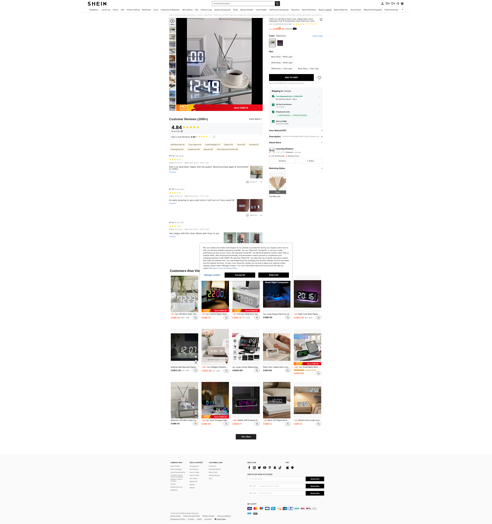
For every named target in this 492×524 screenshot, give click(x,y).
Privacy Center (175, 516)
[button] (397, 3)
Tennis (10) (241, 145)
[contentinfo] (285, 508)
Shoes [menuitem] (235, 10)
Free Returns (194, 469)
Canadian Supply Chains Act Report (176, 476)
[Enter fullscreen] (260, 102)
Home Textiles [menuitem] (261, 10)
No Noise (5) (253, 145)
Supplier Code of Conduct (176, 480)
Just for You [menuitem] (106, 10)
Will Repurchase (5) (177, 145)
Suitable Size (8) (194, 149)
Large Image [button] (317, 36)
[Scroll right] (402, 9)
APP (287, 463)
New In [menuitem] (115, 10)
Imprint (199, 519)
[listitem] (277, 182)
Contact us (212, 466)
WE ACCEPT (252, 504)
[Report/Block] (261, 181)
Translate (172, 172)
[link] (387, 3)
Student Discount (176, 487)
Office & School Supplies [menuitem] (373, 10)
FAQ (210, 478)
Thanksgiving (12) (177, 149)
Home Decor (191, 15)
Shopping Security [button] (283, 112)
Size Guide (193, 478)
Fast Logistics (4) (195, 145)
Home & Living (180, 15)
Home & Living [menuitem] (206, 10)
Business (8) (208, 149)
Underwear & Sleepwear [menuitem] (170, 10)
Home (171, 15)
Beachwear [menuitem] (146, 10)
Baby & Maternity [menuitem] (341, 10)
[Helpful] (247, 181)
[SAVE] (319, 77)
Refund (192, 485)
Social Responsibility (177, 472)
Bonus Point (213, 472)
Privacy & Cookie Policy (191, 516)
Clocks (199, 15)
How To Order (194, 472)
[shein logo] (97, 3)
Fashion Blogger (176, 469)
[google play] (292, 469)
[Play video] (219, 61)
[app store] (287, 469)
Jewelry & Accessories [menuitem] (222, 10)
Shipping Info (194, 466)
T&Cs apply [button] (280, 107)
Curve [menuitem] (155, 10)
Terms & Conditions (224, 516)
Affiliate (192, 488)
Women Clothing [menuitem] (133, 10)
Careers (173, 484)
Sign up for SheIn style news (260, 474)
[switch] (213, 137)
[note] (215, 310)
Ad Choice (208, 519)
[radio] (272, 43)
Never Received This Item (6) (227, 149)
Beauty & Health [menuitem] (246, 10)
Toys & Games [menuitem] (355, 10)
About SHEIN (175, 466)
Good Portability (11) (213, 145)
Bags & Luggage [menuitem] (325, 10)
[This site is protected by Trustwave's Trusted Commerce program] (249, 513)
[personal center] (382, 3)
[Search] (277, 3)
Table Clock (208, 15)
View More (246, 437)
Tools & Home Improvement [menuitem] (394, 10)
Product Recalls (214, 475)
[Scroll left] (399, 9)
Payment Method (215, 469)
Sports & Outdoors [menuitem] (309, 10)
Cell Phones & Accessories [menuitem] (279, 10)
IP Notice (191, 519)
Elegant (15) (228, 145)
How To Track (194, 475)
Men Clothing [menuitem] (187, 10)
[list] (265, 468)
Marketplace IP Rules (177, 519)
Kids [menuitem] (196, 10)
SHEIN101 (174, 490)
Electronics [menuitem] (295, 10)
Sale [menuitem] (122, 10)
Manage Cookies (208, 516)
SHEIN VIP (193, 481)
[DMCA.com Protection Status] (255, 513)
